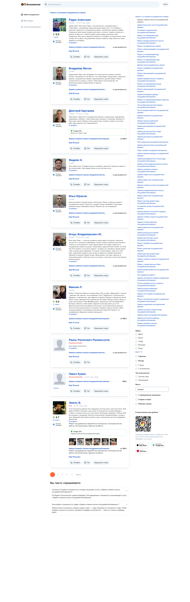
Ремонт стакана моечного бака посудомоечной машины (148, 265)
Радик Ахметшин (80, 19)
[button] (75, 56)
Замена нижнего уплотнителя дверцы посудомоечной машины (151, 213)
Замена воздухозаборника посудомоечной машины (147, 290)
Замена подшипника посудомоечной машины (151, 305)
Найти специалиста (31, 15)
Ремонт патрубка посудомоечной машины (149, 244)
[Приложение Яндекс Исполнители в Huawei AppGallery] (142, 451)
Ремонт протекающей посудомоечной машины (151, 74)
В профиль (73, 43)
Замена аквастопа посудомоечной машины (150, 181)
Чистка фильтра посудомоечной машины (152, 142)
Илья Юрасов (78, 196)
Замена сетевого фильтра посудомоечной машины (147, 223)
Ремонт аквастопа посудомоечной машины (150, 197)
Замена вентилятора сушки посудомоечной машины (147, 239)
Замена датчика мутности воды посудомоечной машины (149, 132)
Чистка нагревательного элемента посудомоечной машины (150, 284)
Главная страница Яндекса (22, 4)
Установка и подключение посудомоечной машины (147, 31)
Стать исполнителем (32, 27)
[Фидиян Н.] (59, 165)
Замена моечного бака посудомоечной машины (151, 146)
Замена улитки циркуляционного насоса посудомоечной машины (152, 165)
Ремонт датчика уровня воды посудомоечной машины (148, 202)
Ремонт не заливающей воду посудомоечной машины (148, 55)
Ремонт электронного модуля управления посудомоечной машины (153, 300)
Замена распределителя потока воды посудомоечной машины (151, 160)
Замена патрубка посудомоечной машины (149, 117)
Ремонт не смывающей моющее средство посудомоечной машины (153, 101)
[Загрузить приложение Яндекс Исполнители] (152, 424)
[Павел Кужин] (59, 379)
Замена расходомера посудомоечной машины (151, 127)
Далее (78, 474)
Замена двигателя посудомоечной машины (150, 228)
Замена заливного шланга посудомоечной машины (147, 324)
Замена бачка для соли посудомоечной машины (152, 26)
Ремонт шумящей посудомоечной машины (150, 69)
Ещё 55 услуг (74, 217)
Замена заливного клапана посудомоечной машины (147, 170)
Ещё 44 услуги (74, 457)
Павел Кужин (77, 373)
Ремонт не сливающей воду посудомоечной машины (147, 37)
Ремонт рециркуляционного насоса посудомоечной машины (150, 42)
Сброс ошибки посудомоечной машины (152, 150)
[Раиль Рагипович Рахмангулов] (59, 345)
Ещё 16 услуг (74, 385)
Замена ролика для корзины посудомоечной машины (148, 234)
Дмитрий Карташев (81, 110)
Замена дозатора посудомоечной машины (149, 138)
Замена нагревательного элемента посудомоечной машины (150, 80)
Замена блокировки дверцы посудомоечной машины (147, 96)
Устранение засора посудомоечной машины (150, 207)
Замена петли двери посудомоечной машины (151, 295)
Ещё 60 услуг (74, 51)
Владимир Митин (80, 68)
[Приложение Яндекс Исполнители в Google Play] (158, 445)
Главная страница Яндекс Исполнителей (30, 4)
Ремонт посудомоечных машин (149, 46)
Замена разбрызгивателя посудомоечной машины (153, 271)
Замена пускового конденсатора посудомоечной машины (149, 311)
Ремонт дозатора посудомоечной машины (149, 250)
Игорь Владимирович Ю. (85, 234)
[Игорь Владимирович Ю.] (59, 239)
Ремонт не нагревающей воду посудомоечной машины (148, 61)
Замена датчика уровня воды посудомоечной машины (148, 255)
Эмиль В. (75, 402)
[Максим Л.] (59, 292)
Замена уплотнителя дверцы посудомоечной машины (148, 319)
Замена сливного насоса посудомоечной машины (88, 47)
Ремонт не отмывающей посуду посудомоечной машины (149, 85)
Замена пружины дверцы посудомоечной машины (152, 154)
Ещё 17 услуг (74, 322)
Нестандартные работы (146, 275)
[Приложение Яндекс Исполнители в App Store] (142, 445)
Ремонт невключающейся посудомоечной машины (153, 50)
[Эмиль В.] (59, 407)
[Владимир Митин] (59, 73)
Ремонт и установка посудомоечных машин (151, 16)
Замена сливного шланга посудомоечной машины (152, 186)
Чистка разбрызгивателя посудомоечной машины (152, 111)
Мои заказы (28, 21)
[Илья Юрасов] (59, 201)
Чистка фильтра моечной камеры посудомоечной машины (149, 106)
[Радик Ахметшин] (59, 24)
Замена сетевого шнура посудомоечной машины (152, 218)
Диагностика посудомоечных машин (151, 65)
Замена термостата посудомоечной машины (150, 176)
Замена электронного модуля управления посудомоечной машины (153, 279)
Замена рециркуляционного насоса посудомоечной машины (150, 191)
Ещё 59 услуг (74, 143)
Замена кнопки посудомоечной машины (152, 315)
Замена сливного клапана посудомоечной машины (153, 260)
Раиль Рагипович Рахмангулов (89, 339)
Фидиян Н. (76, 160)
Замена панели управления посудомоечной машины (147, 122)
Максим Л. (75, 287)
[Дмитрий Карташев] (59, 115)
